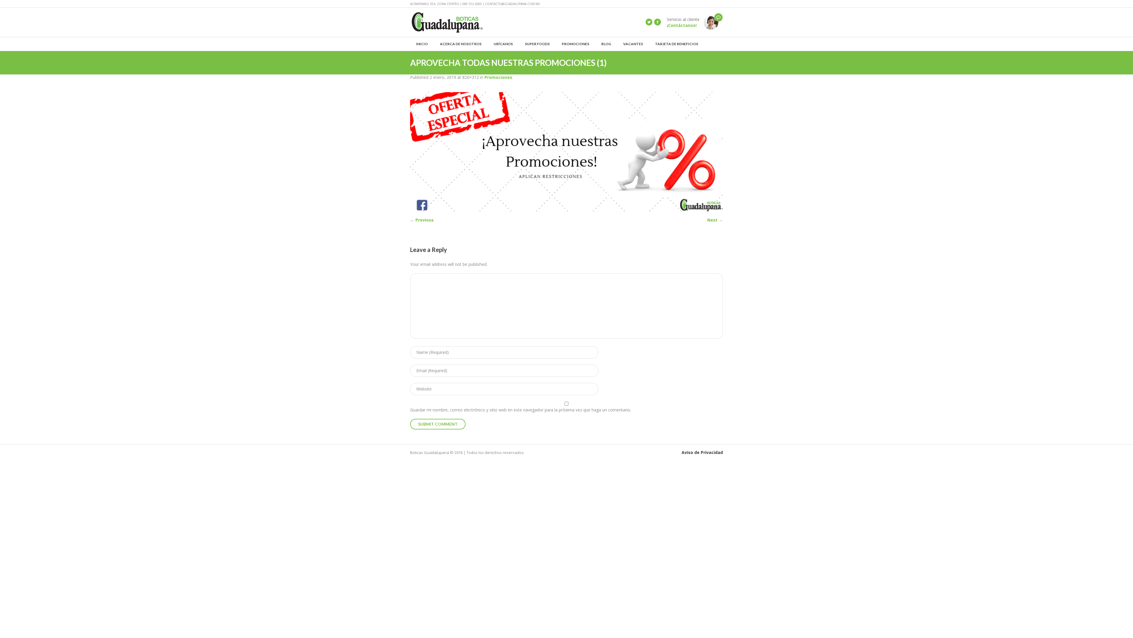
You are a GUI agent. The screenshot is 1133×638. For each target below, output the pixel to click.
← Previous (422, 220)
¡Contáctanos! (682, 25)
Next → (715, 220)
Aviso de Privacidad (702, 452)
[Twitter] (648, 22)
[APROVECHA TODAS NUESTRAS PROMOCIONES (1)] (566, 151)
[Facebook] (657, 22)
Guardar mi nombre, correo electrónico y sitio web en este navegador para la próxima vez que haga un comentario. (520, 410)
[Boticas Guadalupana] (711, 22)
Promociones (498, 77)
